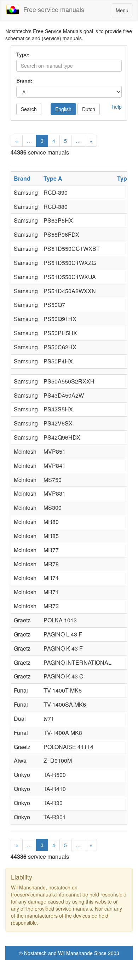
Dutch (88, 109)
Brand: (24, 80)
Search (29, 109)
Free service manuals (52, 9)
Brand (22, 178)
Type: (23, 54)
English (63, 109)
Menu (123, 11)
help (117, 106)
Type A (53, 178)
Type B (126, 178)
